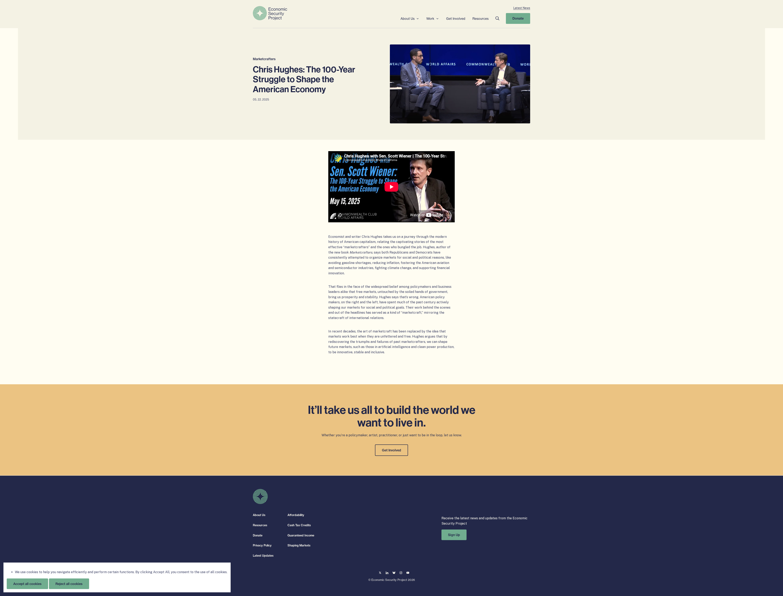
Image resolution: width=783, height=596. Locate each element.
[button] (497, 18)
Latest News (521, 8)
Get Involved (455, 19)
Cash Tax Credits (299, 525)
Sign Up (454, 535)
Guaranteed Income (301, 535)
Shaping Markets (299, 545)
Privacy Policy (262, 545)
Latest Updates (263, 555)
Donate (518, 18)
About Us (407, 19)
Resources (480, 19)
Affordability (296, 515)
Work (430, 19)
